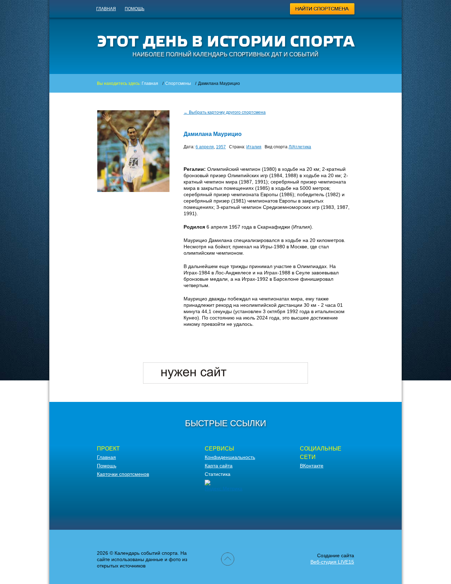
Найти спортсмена (322, 10)
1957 (221, 146)
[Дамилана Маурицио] (133, 190)
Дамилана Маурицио (213, 134)
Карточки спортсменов (123, 474)
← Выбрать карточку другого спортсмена (225, 112)
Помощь (134, 8)
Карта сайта (219, 465)
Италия (253, 146)
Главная (106, 8)
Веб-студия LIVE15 (332, 562)
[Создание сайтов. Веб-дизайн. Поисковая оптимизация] (225, 382)
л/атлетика (300, 146)
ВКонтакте (311, 465)
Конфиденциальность (230, 457)
